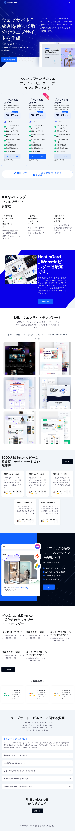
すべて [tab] (10, 335)
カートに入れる (12, 156)
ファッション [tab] (40, 335)
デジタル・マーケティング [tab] (57, 335)
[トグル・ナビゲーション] (69, 2)
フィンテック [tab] (28, 335)
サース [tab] (37, 339)
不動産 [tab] (18, 335)
